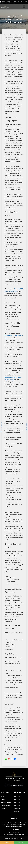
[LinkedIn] (14, 785)
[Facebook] (6, 785)
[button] (24, 6)
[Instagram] (21, 785)
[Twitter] (10, 785)
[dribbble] (18, 785)
